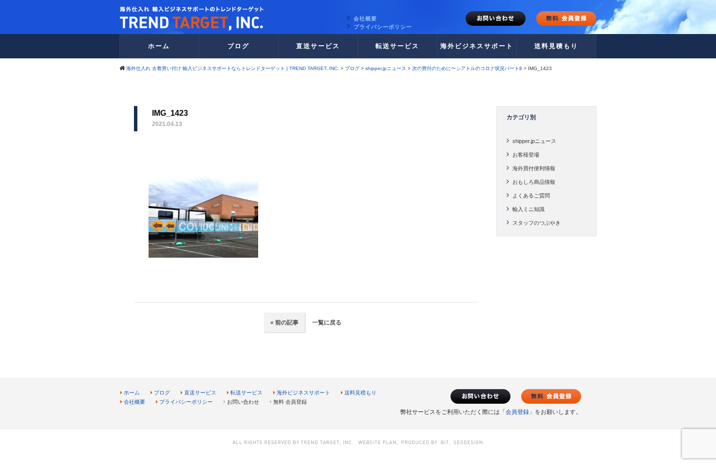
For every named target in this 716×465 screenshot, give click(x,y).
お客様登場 (525, 155)
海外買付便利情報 (533, 168)
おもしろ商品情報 (533, 182)
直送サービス (318, 46)
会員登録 (517, 412)
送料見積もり (556, 46)
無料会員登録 (566, 18)
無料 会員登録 (290, 402)
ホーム (159, 46)
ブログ (238, 46)
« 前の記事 (284, 322)
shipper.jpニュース (534, 141)
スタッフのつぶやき (536, 223)
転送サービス (397, 46)
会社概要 (365, 18)
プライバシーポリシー (383, 27)
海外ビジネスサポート (476, 46)
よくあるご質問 (531, 195)
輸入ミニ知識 (528, 209)
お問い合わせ (496, 18)
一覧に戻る (326, 322)
